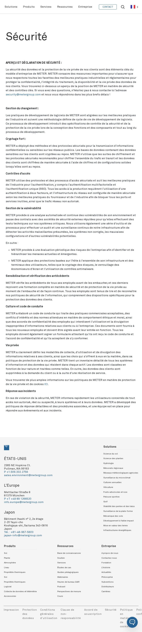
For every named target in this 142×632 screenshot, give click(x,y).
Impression (11, 609)
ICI (46, 384)
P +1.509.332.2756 (16, 472)
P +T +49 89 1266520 (17, 498)
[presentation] (45, 447)
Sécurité (111, 609)
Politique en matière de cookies (126, 618)
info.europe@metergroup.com (23, 502)
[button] (132, 622)
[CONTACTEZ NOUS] (108, 7)
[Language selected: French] (134, 7)
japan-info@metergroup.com (23, 535)
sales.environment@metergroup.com (28, 475)
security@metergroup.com (23, 94)
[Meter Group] (45, 447)
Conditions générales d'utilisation (48, 614)
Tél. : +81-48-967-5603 (18, 532)
